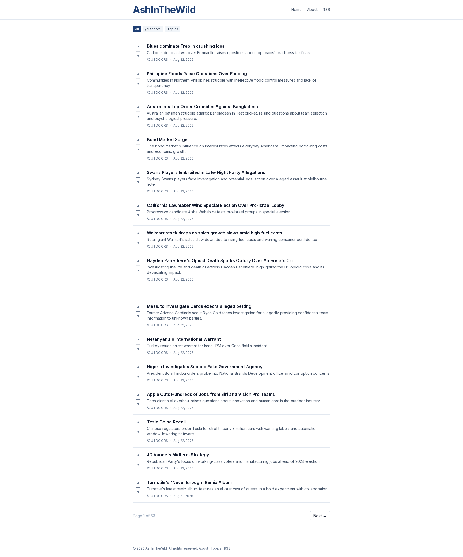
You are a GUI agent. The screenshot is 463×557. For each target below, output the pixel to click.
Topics (172, 29)
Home (296, 9)
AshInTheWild (164, 9)
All (137, 29)
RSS (326, 9)
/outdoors (153, 29)
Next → (320, 515)
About (312, 9)
